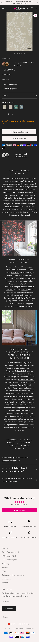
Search (5, 548)
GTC (4, 571)
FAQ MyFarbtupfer (9, 560)
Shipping (5, 564)
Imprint (5, 583)
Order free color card (10, 552)
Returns (5, 567)
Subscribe (9, 609)
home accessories (12, 206)
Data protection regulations (13, 575)
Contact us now (21, 157)
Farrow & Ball (8, 58)
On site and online (29, 537)
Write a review (19, 510)
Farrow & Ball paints (26, 379)
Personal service (10, 537)
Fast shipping (10, 527)
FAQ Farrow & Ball (9, 556)
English (5, 617)
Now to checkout (19, 138)
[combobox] (7, 617)
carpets (25, 289)
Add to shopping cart (19, 132)
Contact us (6, 579)
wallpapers (15, 272)
